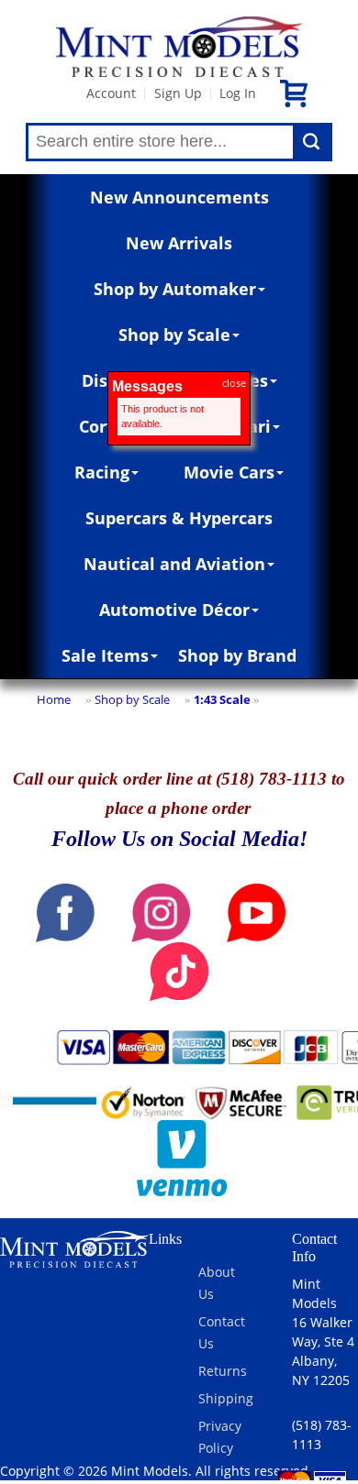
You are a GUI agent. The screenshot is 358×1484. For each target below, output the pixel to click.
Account (111, 93)
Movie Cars (229, 472)
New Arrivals (179, 243)
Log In (237, 93)
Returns (222, 1371)
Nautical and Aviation (174, 564)
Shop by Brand (237, 655)
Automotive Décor (174, 610)
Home (54, 699)
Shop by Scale (174, 335)
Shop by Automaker (175, 289)
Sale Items (105, 655)
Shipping (225, 1398)
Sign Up (178, 93)
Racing (101, 472)
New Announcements (179, 197)
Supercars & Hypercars (179, 518)
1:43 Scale (222, 699)
